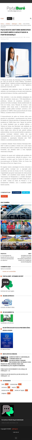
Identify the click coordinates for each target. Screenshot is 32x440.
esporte (14, 387)
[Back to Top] (16, 438)
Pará (20, 23)
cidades (8, 23)
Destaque (14, 23)
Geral (3, 384)
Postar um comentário (9, 271)
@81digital (15, 429)
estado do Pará (5, 390)
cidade (4, 222)
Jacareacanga (13, 384)
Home (2, 18)
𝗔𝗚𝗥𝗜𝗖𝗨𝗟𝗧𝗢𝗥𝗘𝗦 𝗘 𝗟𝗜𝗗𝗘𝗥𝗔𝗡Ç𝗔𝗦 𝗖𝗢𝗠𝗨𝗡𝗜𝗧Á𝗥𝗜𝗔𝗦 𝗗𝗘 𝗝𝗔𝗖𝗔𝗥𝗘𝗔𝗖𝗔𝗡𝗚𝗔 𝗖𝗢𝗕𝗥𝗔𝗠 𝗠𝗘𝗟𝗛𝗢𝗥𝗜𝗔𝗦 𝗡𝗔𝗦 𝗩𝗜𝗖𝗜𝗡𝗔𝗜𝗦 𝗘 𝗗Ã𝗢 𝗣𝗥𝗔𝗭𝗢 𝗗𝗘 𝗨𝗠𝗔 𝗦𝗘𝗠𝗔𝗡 (16, 361)
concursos (4, 387)
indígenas (4, 393)
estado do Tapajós (19, 390)
